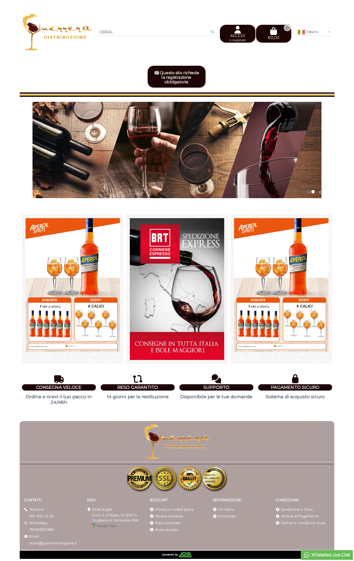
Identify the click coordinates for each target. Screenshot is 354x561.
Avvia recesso (167, 530)
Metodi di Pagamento (300, 516)
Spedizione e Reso (297, 509)
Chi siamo (226, 509)
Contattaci (227, 516)
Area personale (168, 523)
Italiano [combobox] (312, 32)
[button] (320, 192)
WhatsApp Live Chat (330, 554)
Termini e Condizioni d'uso (303, 523)
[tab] (308, 191)
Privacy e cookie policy (174, 509)
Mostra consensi (169, 516)
